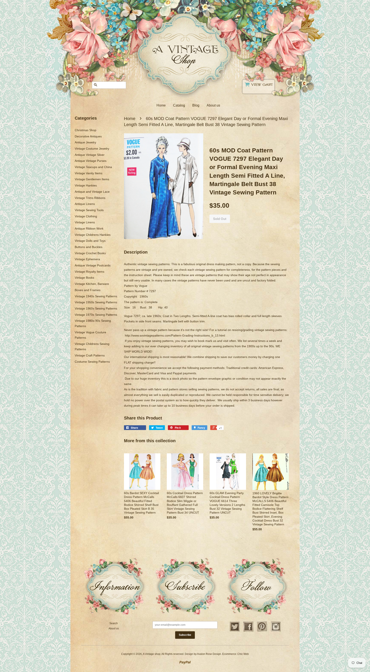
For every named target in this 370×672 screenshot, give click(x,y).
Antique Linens (85, 204)
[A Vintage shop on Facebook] (248, 631)
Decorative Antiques (88, 136)
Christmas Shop (85, 130)
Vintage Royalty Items (89, 271)
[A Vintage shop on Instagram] (275, 631)
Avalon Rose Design (209, 653)
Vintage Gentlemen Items (92, 179)
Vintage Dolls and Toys (90, 240)
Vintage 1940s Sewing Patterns (96, 296)
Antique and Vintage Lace (92, 191)
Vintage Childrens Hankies (92, 234)
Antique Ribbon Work (89, 228)
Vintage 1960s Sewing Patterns (96, 308)
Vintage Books (84, 277)
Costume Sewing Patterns (92, 361)
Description (136, 252)
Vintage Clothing (86, 216)
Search (113, 623)
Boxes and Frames (87, 290)
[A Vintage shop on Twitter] (234, 631)
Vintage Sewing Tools (89, 210)
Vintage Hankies (86, 185)
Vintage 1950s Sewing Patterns (96, 302)
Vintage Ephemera (87, 259)
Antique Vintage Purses (90, 160)
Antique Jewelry (85, 142)
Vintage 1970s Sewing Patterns (96, 314)
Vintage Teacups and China (93, 167)
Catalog (179, 105)
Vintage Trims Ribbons (90, 198)
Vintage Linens (85, 222)
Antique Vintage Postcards (92, 265)
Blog (195, 105)
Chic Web (243, 653)
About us (213, 105)
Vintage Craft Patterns (90, 355)
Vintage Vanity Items (88, 173)
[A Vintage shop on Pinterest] (262, 631)
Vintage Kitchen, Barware (92, 284)
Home (161, 105)
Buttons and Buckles (88, 247)
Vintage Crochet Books (90, 253)
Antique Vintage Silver (89, 154)
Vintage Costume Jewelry (92, 148)
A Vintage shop (151, 653)
